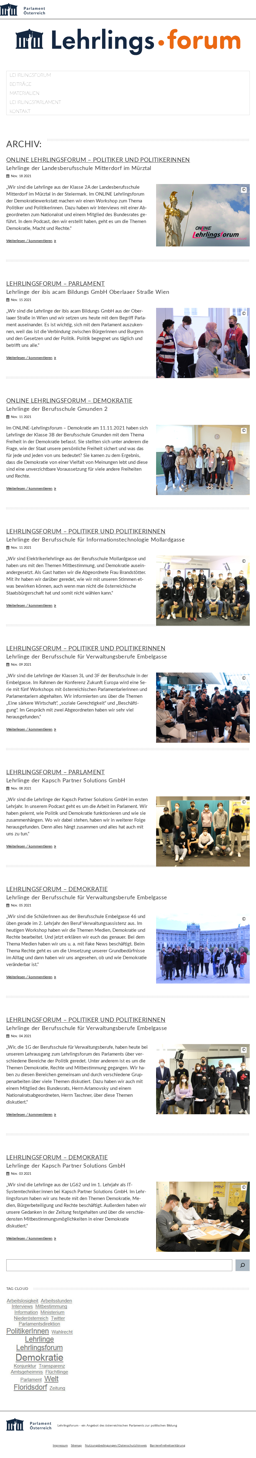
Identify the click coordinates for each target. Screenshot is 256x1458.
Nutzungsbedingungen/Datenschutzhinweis (116, 1445)
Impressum (60, 1445)
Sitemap (76, 1445)
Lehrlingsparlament (35, 102)
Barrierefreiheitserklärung (167, 1445)
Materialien (24, 93)
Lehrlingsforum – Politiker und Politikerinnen (85, 532)
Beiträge (21, 84)
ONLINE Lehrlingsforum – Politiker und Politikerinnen (98, 160)
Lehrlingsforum (30, 75)
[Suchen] (242, 1265)
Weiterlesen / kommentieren (29, 241)
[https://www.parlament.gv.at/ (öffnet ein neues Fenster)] (28, 1429)
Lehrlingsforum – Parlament (55, 284)
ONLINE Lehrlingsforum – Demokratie (69, 401)
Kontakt (20, 111)
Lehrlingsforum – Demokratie (57, 889)
